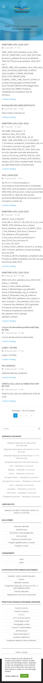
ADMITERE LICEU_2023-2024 (15, 272)
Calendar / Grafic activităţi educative (21, 576)
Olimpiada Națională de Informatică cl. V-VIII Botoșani (21, 450)
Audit (22, 559)
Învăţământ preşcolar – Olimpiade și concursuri (21, 496)
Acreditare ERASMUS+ (21, 637)
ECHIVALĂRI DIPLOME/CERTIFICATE (18, 105)
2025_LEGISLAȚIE (10, 175)
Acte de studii (21, 536)
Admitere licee (21, 529)
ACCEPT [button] (24, 676)
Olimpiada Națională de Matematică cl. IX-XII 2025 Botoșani (21, 456)
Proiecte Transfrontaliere (21, 627)
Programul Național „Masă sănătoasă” (21, 640)
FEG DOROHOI (8, 365)
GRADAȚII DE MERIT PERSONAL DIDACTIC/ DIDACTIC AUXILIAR (21, 511)
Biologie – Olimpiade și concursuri (21, 469)
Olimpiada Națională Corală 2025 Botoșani (21, 462)
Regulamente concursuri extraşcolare (21, 594)
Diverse (21, 579)
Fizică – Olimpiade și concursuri (21, 485)
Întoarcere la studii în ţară (21, 539)
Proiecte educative (21, 591)
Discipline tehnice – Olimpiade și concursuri (21, 477)
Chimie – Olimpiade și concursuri (21, 473)
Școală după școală (21, 621)
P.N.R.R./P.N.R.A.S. (21, 608)
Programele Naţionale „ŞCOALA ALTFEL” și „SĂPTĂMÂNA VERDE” (21, 587)
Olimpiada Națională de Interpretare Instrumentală (21, 444)
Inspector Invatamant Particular (25, 27)
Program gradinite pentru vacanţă (21, 542)
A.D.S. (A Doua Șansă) (21, 618)
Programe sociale (21, 546)
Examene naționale (21, 526)
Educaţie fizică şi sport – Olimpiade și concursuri (21, 481)
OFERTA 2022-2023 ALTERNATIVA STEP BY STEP (20, 385)
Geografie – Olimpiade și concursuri (21, 489)
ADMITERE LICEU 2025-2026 (15, 123)
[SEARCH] (39, 428)
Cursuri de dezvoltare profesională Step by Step (20, 328)
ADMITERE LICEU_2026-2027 (15, 44)
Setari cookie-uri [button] (11, 676)
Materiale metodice (21, 582)
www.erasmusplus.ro (21, 634)
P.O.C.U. (22, 614)
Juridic (21, 562)
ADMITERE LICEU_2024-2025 (15, 211)
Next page (31, 415)
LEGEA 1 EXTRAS (9, 347)
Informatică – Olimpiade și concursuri (21, 493)
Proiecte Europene (21, 611)
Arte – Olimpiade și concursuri (21, 466)
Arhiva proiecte (21, 631)
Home (7, 26)
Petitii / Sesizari (21, 652)
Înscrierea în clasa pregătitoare (21, 533)
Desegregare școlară (21, 624)
